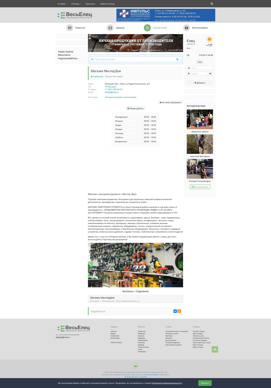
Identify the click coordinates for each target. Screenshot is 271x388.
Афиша (113, 333)
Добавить (200, 82)
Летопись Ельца (198, 331)
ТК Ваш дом (110, 86)
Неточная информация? (171, 102)
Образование (142, 340)
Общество (141, 331)
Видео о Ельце (198, 347)
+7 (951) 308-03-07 (113, 89)
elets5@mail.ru (111, 92)
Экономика (142, 351)
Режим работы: (136, 108)
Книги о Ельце (198, 345)
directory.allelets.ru (153, 374)
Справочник (97, 76)
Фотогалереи (115, 338)
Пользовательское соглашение (176, 331)
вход (200, 62)
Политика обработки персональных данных (173, 343)
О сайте (62, 3)
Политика (141, 342)
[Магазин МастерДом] (135, 265)
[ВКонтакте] (175, 311)
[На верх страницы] (215, 349)
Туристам (90, 3)
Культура (141, 336)
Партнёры (169, 336)
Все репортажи (201, 186)
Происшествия (143, 347)
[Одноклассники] (179, 311)
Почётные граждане (200, 340)
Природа (141, 345)
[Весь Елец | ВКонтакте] (135, 366)
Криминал (141, 333)
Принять (205, 383)
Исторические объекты (201, 338)
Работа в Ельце (107, 3)
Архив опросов (170, 340)
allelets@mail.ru (63, 337)
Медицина (141, 338)
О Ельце (75, 3)
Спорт (140, 349)
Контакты (168, 338)
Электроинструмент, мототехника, (121, 97)
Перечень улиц (198, 336)
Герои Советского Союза (202, 342)
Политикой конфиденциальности (166, 383)
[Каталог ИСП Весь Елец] (74, 14)
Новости (114, 331)
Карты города (197, 333)
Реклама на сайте (171, 333)
